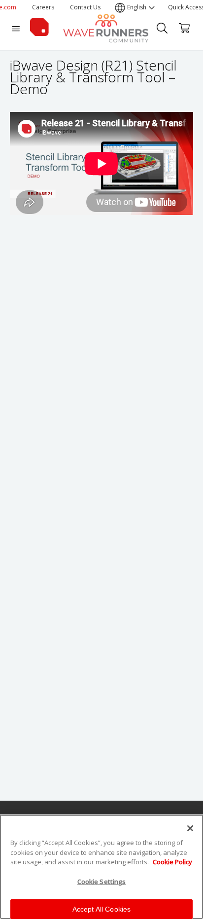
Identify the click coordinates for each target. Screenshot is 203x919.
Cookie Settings (101, 881)
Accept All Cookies (101, 909)
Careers (43, 7)
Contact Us (85, 7)
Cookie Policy (172, 861)
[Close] (190, 828)
